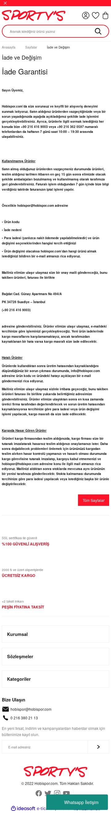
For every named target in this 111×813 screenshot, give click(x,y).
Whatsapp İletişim (81, 802)
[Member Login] (85, 15)
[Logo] (33, 15)
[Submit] (98, 747)
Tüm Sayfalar (94, 500)
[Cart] (105, 15)
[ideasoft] (23, 808)
